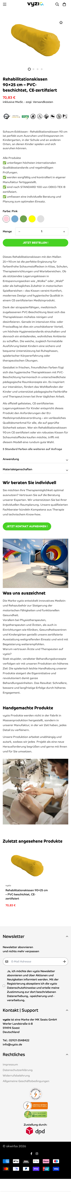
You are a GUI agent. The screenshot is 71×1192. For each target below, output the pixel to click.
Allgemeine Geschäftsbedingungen (26, 1081)
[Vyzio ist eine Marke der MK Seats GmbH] (35, 4)
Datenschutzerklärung (18, 1070)
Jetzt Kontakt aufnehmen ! (27, 526)
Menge (7, 231)
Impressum (10, 1064)
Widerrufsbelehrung (16, 1075)
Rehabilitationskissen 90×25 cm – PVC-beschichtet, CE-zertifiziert (27, 894)
